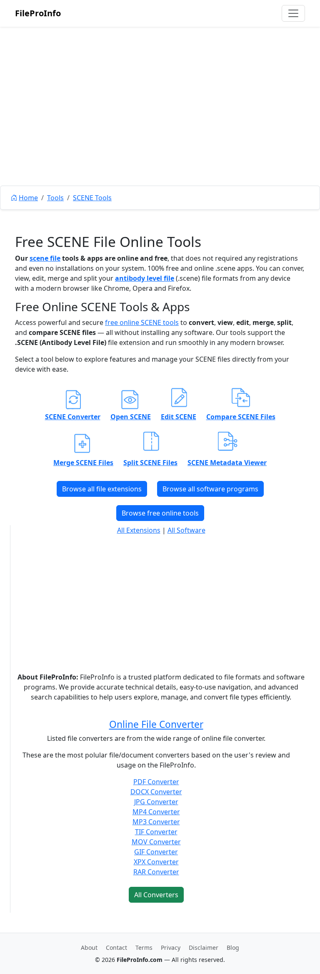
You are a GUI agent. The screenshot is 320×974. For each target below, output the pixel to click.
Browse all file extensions (102, 488)
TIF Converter (156, 831)
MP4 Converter (156, 811)
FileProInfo (38, 13)
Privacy (170, 947)
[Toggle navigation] (293, 13)
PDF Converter (156, 781)
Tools (55, 197)
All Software (186, 530)
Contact (116, 947)
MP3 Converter (156, 821)
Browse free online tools (160, 513)
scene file (45, 258)
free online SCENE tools (142, 322)
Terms (143, 947)
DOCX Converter (156, 791)
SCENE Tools (92, 197)
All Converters (156, 894)
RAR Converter (156, 871)
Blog (233, 947)
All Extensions (138, 530)
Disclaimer (203, 947)
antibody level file (144, 278)
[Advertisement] (160, 125)
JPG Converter (156, 801)
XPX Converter (156, 861)
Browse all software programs (210, 488)
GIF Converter (156, 851)
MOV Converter (156, 841)
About (89, 947)
